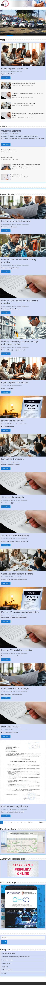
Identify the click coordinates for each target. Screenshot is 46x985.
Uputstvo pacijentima (11, 131)
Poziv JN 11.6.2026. (10, 727)
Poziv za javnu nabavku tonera (15, 221)
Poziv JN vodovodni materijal (15, 688)
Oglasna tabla (15, 71)
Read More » (6, 78)
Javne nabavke (17, 224)
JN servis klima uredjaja (12, 497)
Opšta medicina (17, 175)
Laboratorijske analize (8, 150)
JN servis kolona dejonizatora (15, 535)
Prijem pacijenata (7, 157)
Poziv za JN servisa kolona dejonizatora (20, 612)
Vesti (2, 40)
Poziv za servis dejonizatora (14, 806)
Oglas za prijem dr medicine (14, 68)
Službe (3, 126)
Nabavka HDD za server (12, 421)
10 (21, 822)
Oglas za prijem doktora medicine (23, 83)
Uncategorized (7, 970)
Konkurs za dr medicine (12, 459)
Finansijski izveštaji (9, 953)
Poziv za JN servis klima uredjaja (16, 650)
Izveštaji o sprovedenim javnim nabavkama (16, 956)
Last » (30, 822)
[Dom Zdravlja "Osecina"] (23, 3)
